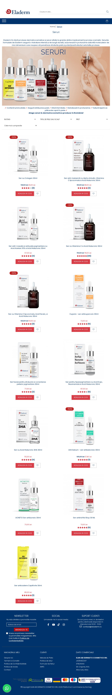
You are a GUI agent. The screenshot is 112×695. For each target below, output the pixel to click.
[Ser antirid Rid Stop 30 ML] (84, 495)
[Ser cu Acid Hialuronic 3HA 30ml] (28, 427)
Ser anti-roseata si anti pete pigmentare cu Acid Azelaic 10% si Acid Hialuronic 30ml (28, 247)
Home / (53, 26)
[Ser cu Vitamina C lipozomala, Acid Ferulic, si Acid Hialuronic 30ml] (28, 291)
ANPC (42, 667)
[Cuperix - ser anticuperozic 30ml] (84, 291)
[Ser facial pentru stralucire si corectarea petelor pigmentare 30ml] (28, 359)
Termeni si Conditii (11, 661)
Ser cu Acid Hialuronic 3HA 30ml (28, 450)
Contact (7, 670)
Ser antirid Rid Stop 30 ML (84, 518)
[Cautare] (107, 12)
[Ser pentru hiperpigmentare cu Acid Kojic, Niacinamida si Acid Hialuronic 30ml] (84, 359)
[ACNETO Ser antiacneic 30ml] (28, 495)
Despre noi (8, 658)
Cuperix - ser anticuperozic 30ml (84, 314)
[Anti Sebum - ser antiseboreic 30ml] (84, 427)
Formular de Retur (47, 664)
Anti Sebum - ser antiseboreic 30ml (84, 450)
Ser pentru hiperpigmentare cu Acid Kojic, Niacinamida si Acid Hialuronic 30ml (84, 383)
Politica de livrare (11, 667)
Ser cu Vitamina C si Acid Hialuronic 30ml (84, 246)
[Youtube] (53, 624)
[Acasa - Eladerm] (18, 12)
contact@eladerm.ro (92, 626)
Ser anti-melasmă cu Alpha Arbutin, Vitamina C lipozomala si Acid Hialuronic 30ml (84, 179)
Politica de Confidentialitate (19, 639)
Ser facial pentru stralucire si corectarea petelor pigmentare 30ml (28, 383)
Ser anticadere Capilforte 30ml (28, 585)
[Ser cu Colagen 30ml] (28, 155)
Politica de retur (46, 661)
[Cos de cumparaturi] (107, 21)
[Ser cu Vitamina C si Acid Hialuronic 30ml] (84, 223)
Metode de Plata (46, 658)
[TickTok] (58, 624)
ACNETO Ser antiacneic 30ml (28, 518)
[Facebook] (48, 624)
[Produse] (4, 22)
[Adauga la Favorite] (37, 193)
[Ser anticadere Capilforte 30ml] (28, 562)
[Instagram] (63, 624)
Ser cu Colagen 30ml (28, 178)
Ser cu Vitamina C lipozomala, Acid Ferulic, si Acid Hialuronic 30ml (28, 315)
